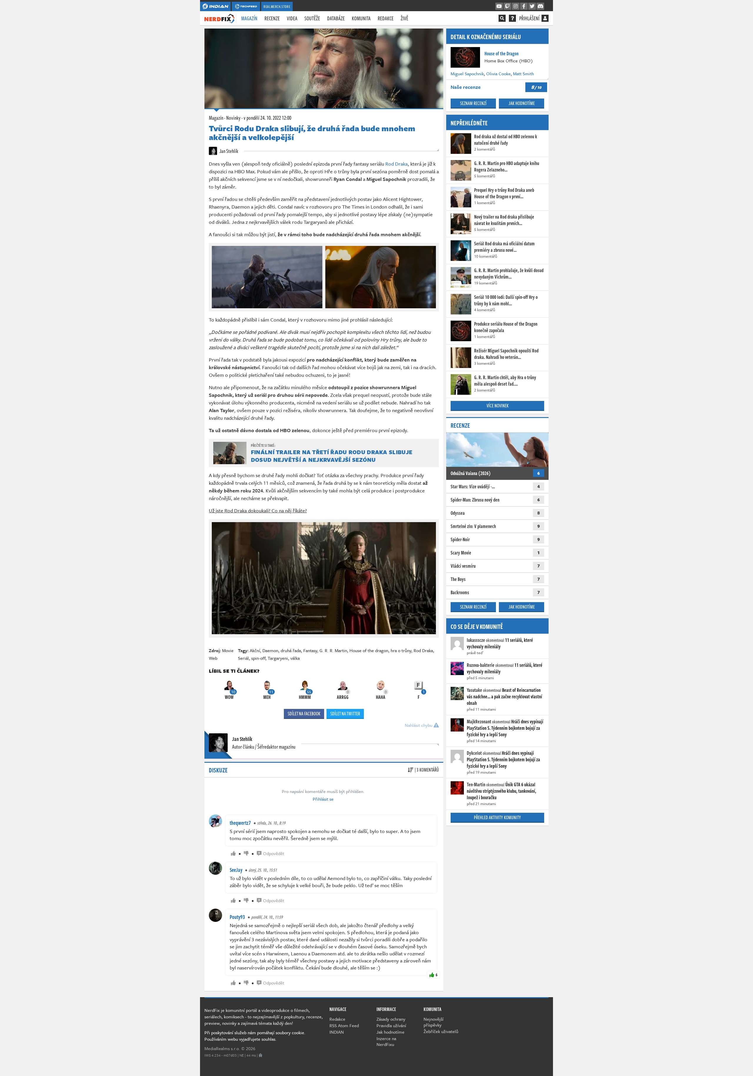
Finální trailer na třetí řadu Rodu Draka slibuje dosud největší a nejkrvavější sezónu (331, 456)
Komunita (361, 18)
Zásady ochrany (390, 1019)
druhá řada (291, 650)
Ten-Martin (476, 784)
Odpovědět (273, 853)
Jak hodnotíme (522, 103)
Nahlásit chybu (419, 725)
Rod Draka (396, 163)
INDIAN (336, 1032)
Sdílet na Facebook (304, 713)
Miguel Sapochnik (467, 73)
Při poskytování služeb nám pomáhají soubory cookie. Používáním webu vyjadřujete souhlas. (254, 1035)
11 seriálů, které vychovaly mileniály (500, 643)
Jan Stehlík (228, 151)
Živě (404, 18)
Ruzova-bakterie (480, 665)
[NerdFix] (219, 18)
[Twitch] (507, 6)
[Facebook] (524, 6)
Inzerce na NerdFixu (386, 1041)
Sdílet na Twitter (345, 713)
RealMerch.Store (277, 6)
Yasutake (474, 690)
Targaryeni (278, 658)
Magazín (249, 18)
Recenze (272, 18)
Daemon (270, 650)
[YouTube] (499, 6)
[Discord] (540, 6)
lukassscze (476, 640)
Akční (255, 650)
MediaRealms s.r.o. (222, 1048)
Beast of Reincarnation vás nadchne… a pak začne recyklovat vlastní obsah (504, 697)
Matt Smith (523, 73)
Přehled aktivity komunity (497, 817)
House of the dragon (368, 650)
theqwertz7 (240, 822)
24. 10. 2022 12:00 (267, 117)
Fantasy (310, 650)
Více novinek (498, 405)
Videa (292, 18)
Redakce (386, 18)
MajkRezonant (479, 721)
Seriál (243, 658)
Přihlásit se (323, 799)
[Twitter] (532, 6)
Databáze (336, 18)
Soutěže (312, 18)
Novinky (233, 117)
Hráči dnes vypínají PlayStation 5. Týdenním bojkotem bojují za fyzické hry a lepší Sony (505, 728)
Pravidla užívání (391, 1025)
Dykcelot (474, 753)
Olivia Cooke (498, 73)
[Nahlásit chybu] (260, 1055)
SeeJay (236, 869)
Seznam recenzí (473, 103)
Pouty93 (237, 916)
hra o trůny (401, 650)
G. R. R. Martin (333, 650)
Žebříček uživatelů (441, 1031)
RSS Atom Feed (344, 1025)
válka (295, 658)
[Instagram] (515, 6)
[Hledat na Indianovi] (502, 18)
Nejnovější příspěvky (434, 1022)
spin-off (258, 658)
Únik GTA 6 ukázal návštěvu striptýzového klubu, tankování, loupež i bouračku (501, 791)
